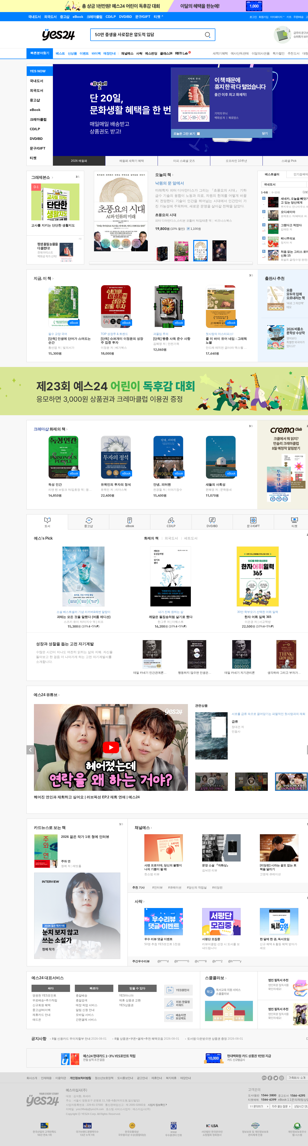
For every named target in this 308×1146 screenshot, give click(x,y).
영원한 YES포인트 (44, 995)
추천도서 (294, 53)
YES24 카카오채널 (264, 1078)
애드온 (36, 1019)
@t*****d (163, 961)
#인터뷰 (157, 887)
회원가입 (263, 16)
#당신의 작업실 (197, 887)
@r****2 (217, 961)
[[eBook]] (65, 457)
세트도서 (191, 538)
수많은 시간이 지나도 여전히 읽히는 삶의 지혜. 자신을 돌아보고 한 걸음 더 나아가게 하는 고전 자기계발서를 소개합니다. (74, 657)
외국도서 (36, 90)
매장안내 (109, 53)
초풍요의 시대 (165, 215)
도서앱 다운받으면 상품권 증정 (215, 1038)
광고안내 (142, 1078)
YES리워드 (178, 1003)
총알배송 (81, 995)
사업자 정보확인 (156, 1104)
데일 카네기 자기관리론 (240, 672)
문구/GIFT (37, 148)
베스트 (60, 53)
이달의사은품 (261, 53)
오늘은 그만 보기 (184, 133)
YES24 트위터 (275, 1078)
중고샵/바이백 (41, 1010)
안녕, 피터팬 (162, 484)
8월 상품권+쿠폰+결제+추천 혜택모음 (147, 1038)
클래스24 (166, 53)
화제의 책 (49, 429)
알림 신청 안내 (85, 1010)
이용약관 (60, 1078)
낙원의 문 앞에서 (169, 183)
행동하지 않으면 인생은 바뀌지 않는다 (202, 672)
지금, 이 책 (42, 278)
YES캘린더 (178, 990)
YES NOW (37, 71)
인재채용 (46, 1078)
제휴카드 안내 (41, 1015)
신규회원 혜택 (41, 1005)
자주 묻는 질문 (280, 1106)
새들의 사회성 (215, 484)
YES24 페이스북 (270, 1078)
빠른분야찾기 (40, 53)
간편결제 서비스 (86, 1019)
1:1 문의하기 (258, 1106)
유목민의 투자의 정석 (116, 484)
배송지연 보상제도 (178, 1016)
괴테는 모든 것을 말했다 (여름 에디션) (83, 617)
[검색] (207, 35)
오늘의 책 (163, 175)
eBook (35, 110)
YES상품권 (126, 1005)
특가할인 (279, 53)
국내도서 (36, 81)
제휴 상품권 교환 (130, 1000)
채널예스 (142, 828)
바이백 (96, 53)
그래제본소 (41, 177)
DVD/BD (36, 139)
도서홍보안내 (125, 1078)
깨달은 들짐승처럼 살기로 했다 (170, 617)
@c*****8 (201, 961)
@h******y (234, 961)
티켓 (33, 158)
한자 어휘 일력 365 (257, 617)
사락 (139, 53)
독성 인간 (55, 484)
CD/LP (35, 129)
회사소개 (31, 1078)
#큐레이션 (174, 887)
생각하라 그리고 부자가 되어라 (287, 672)
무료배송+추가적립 (44, 1000)
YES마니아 (126, 995)
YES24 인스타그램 (281, 1078)
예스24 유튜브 (45, 695)
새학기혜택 (220, 53)
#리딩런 (217, 887)
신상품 (72, 53)
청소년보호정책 (104, 1078)
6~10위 (276, 192)
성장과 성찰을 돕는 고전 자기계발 (65, 644)
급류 (235, 721)
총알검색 (81, 1000)
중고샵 (35, 100)
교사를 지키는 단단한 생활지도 (53, 225)
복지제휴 (171, 1078)
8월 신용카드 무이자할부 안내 (79, 1038)
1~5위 (264, 192)
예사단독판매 (240, 53)
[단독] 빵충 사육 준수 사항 (171, 338)
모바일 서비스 (85, 1015)
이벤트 (84, 53)
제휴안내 (156, 1078)
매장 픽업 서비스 (86, 1005)
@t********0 (181, 961)
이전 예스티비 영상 (30, 749)
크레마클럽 (38, 119)
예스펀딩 (151, 53)
